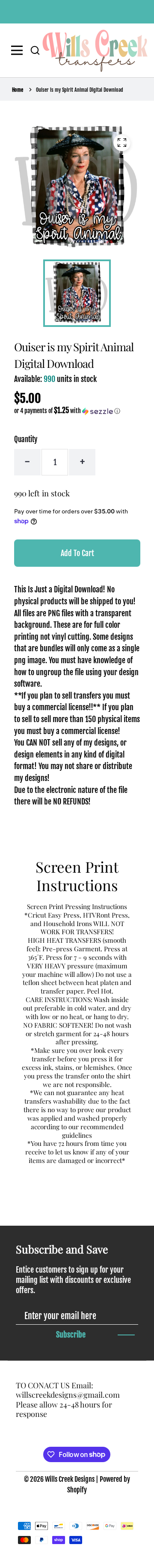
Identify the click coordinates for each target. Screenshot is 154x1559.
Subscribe (71, 1334)
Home (17, 90)
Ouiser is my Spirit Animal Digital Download (79, 90)
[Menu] (18, 50)
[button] (35, 50)
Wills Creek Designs (70, 1479)
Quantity (25, 439)
